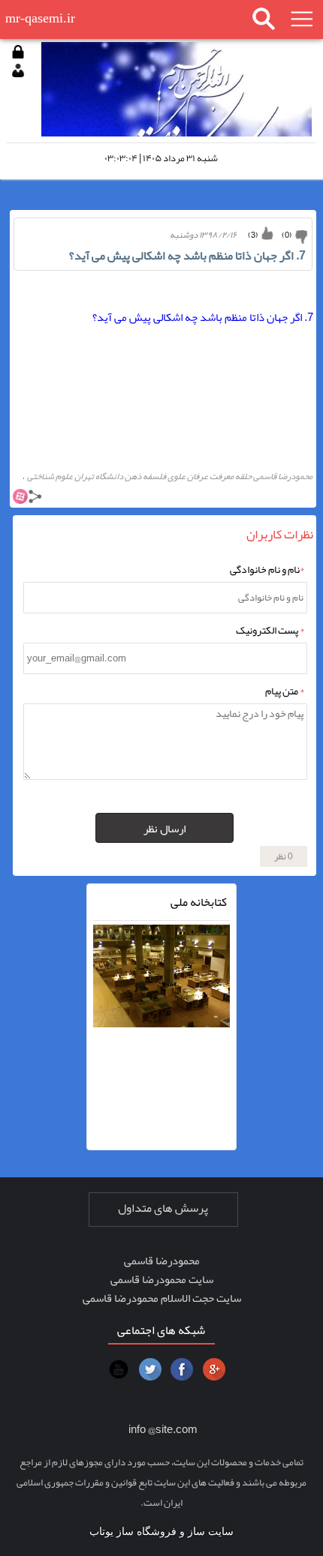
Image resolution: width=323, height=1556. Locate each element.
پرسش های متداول (163, 1208)
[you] (118, 1369)
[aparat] (20, 499)
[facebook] (182, 1369)
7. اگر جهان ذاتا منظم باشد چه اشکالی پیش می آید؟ (202, 317)
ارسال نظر (164, 828)
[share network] (35, 499)
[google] (214, 1369)
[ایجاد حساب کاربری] (18, 70)
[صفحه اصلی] (176, 87)
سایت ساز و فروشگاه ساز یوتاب (161, 1531)
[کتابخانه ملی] (161, 988)
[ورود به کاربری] (18, 52)
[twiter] (150, 1369)
